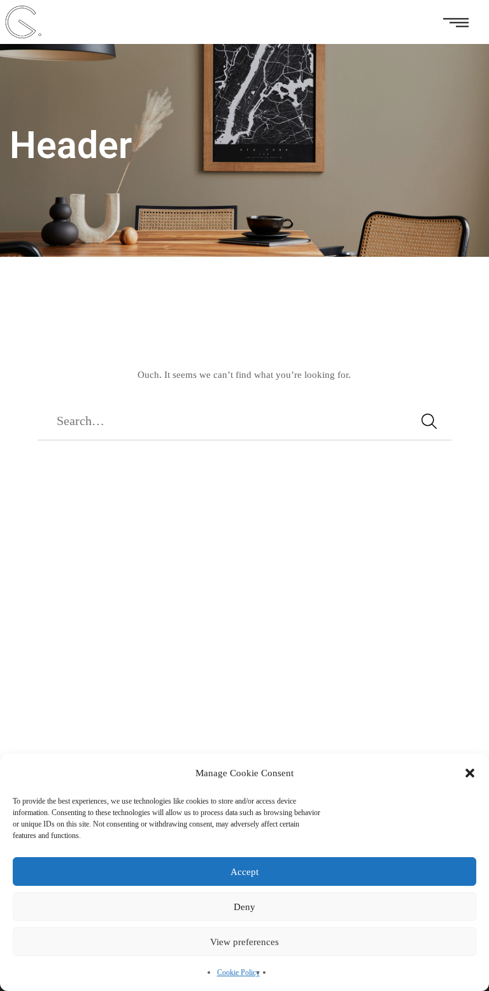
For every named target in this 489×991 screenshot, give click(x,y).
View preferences (244, 942)
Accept (244, 872)
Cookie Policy (238, 972)
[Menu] (456, 22)
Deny (244, 907)
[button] (470, 773)
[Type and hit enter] (429, 421)
